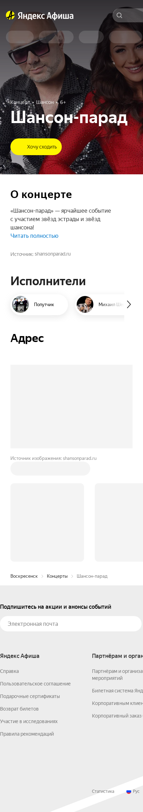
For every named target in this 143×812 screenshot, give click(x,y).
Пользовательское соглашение (35, 683)
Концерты (57, 576)
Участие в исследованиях (29, 721)
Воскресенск (24, 576)
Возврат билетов (19, 709)
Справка (9, 671)
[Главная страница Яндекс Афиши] (10, 15)
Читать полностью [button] (34, 236)
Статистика (103, 791)
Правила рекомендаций (27, 734)
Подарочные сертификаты (30, 696)
